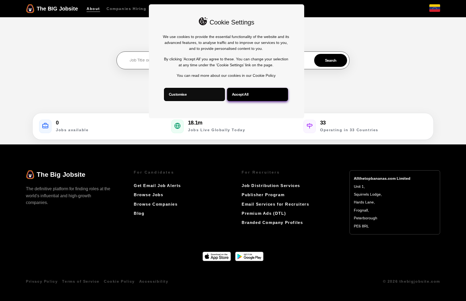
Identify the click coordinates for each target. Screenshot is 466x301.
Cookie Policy (264, 76)
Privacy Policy (42, 281)
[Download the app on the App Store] (217, 259)
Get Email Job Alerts (157, 185)
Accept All (240, 94)
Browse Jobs (148, 194)
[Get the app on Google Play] (249, 259)
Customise (178, 94)
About (93, 8)
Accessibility (154, 281)
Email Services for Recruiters (275, 204)
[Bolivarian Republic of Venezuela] (434, 10)
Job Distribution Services (271, 185)
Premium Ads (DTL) (264, 213)
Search (330, 60)
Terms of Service (81, 281)
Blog (139, 213)
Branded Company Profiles (272, 222)
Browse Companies (156, 204)
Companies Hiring (126, 8)
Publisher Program (263, 194)
